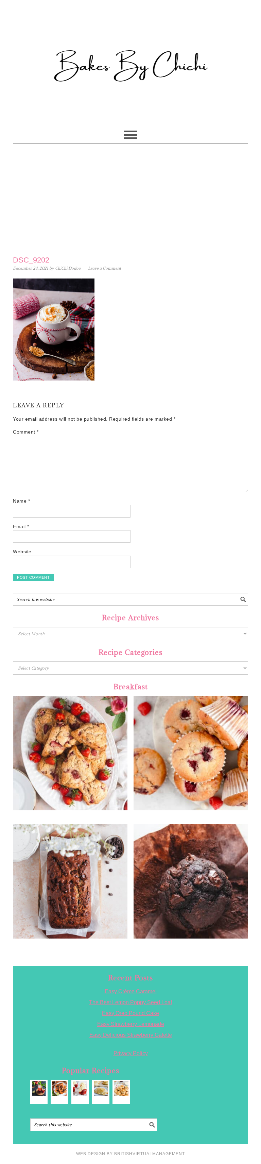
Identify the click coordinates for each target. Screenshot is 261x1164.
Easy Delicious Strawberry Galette (130, 1035)
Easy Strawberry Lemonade (130, 1024)
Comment (26, 432)
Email (21, 526)
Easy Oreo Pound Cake (130, 1013)
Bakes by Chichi (130, 35)
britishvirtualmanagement (149, 1153)
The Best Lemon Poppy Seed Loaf (130, 1002)
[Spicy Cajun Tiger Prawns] (59, 1088)
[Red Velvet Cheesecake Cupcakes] (80, 1088)
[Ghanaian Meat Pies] (101, 1088)
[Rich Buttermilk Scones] (121, 1088)
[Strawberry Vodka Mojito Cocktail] (39, 1088)
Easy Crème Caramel (131, 991)
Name (21, 501)
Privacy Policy (131, 1053)
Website (22, 551)
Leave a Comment (104, 268)
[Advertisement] (130, 198)
